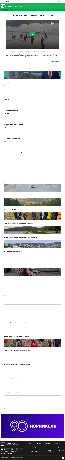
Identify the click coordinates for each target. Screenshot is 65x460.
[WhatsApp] (58, 61)
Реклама (51, 9)
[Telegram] (55, 61)
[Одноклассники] (54, 61)
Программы (17, 9)
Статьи (61, 9)
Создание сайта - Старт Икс (60, 457)
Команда (40, 9)
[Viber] (57, 61)
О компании (29, 9)
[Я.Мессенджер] (51, 61)
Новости (5, 9)
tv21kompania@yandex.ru (50, 451)
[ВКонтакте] (53, 61)
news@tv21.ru (60, 451)
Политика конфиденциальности (51, 457)
